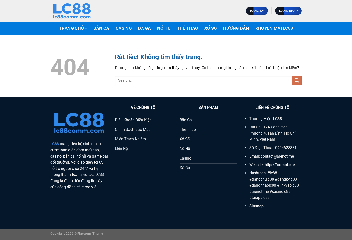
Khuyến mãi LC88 (274, 28)
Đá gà (144, 28)
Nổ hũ (163, 28)
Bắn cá (101, 28)
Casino (124, 28)
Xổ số (210, 28)
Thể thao (187, 28)
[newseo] (74, 11)
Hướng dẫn (236, 28)
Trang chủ (71, 28)
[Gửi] (297, 80)
